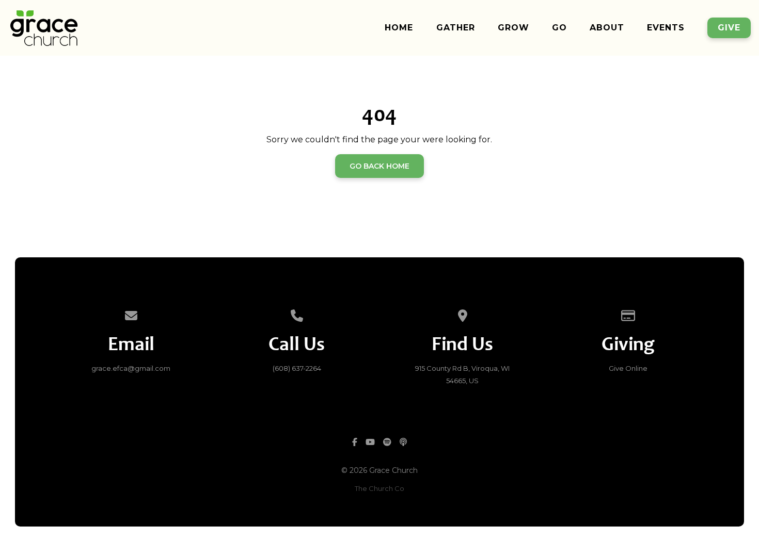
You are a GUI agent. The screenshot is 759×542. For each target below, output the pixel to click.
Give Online (628, 368)
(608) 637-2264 (297, 368)
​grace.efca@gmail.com (130, 368)
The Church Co (379, 488)
